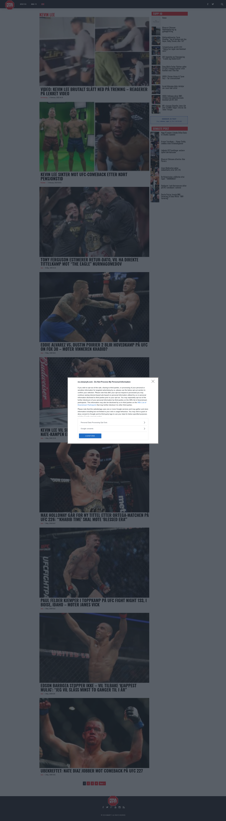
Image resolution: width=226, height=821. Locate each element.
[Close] (153, 382)
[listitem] (113, 422)
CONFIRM (90, 436)
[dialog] (113, 410)
